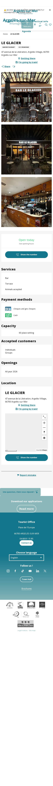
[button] (46, 24)
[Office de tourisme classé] (42, 605)
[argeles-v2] (19, 22)
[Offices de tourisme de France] (37, 614)
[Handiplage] (20, 605)
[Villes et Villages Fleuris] (25, 623)
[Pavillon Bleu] (31, 605)
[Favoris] (50, 25)
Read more (26, 508)
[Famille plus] (10, 605)
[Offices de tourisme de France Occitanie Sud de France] (21, 614)
